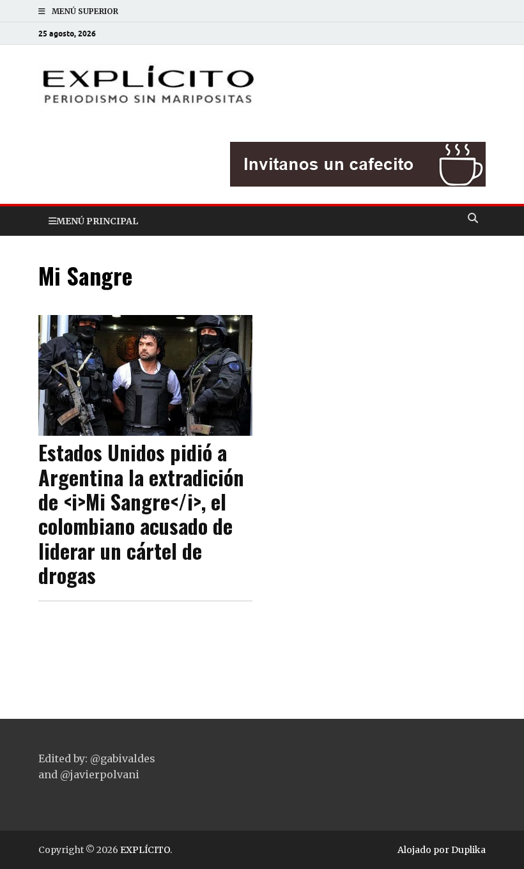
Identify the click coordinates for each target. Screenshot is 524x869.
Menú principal (97, 221)
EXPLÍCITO (145, 850)
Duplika (468, 850)
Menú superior (85, 11)
